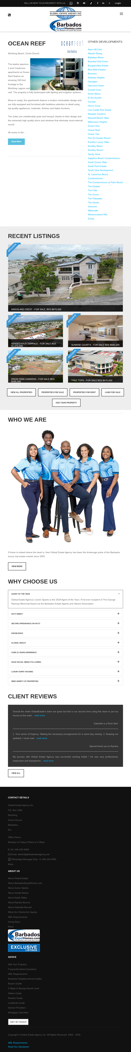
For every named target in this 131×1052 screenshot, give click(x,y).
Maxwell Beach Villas (98, 118)
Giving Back (14, 922)
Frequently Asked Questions (22, 969)
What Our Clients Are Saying (22, 912)
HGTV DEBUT (17, 614)
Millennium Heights (97, 122)
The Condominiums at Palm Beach (105, 182)
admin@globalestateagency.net (34, 854)
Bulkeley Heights (96, 77)
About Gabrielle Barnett (20, 907)
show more (16, 141)
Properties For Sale (53, 392)
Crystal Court (94, 89)
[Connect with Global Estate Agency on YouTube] (84, 3)
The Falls (92, 190)
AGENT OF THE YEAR (20, 594)
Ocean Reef (94, 130)
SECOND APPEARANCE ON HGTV (25, 623)
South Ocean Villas (97, 162)
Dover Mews (94, 93)
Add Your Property (66, 403)
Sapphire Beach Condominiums (104, 158)
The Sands (93, 202)
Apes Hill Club (95, 49)
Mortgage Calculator (18, 1012)
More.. (11, 864)
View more (17, 566)
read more (39, 715)
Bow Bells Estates (97, 69)
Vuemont (92, 206)
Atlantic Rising (95, 53)
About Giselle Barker (18, 893)
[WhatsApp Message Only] (71, 3)
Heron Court (94, 105)
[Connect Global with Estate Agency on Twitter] (109, 3)
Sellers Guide (15, 993)
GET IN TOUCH (18, 1022)
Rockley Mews (95, 146)
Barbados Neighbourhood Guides (25, 978)
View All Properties (21, 392)
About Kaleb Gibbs (17, 897)
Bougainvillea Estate (98, 65)
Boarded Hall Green (98, 61)
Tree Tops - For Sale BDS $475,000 (91, 380)
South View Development (100, 170)
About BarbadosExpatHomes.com (25, 883)
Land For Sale (112, 392)
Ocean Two (93, 134)
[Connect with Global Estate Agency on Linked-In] (103, 3)
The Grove (93, 194)
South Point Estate (97, 166)
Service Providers (17, 1007)
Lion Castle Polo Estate (99, 110)
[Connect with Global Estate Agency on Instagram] (78, 3)
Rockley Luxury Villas (98, 142)
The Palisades (95, 198)
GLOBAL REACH (18, 643)
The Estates (94, 186)
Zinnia (91, 218)
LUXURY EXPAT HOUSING (22, 672)
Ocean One (94, 126)
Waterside (93, 210)
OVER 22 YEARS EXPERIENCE (24, 652)
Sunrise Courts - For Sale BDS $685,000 (95, 345)
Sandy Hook (94, 154)
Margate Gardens (97, 114)
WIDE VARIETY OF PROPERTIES (24, 681)
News (11, 926)
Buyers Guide (15, 983)
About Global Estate (18, 878)
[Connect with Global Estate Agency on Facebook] (97, 3)
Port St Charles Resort (99, 138)
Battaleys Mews (96, 57)
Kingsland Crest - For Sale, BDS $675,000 (36, 309)
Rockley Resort (95, 150)
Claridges (92, 81)
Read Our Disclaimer (18, 1046)
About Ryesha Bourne (19, 902)
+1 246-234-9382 (47, 859)
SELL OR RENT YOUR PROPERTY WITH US (44, 3)
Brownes (92, 73)
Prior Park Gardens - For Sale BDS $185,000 (32, 380)
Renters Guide (15, 998)
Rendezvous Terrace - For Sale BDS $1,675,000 (33, 344)
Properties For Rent (84, 392)
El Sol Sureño (95, 97)
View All (16, 773)
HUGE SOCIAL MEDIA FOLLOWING (26, 662)
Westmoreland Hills (97, 214)
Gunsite (92, 101)
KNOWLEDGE (17, 633)
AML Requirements (17, 917)
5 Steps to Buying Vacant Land (23, 988)
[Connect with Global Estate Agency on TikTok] (91, 3)
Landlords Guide (16, 1003)
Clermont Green (96, 85)
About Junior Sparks (18, 888)
